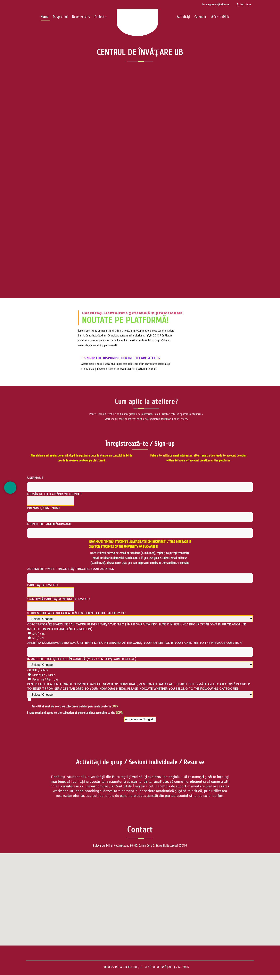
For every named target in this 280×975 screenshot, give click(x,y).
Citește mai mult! (140, 198)
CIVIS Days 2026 (140, 153)
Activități (183, 17)
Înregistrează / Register (140, 719)
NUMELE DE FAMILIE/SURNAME (49, 524)
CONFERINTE (153, 171)
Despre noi (60, 17)
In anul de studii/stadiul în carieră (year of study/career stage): (82, 659)
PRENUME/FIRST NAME (43, 508)
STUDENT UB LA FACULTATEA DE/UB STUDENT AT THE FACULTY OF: (76, 613)
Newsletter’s (81, 17)
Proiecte (100, 17)
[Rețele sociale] (10, 487)
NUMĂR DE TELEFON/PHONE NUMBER (54, 494)
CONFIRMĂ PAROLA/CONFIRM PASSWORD (58, 599)
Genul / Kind (37, 670)
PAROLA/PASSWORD (42, 585)
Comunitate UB (132, 171)
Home (44, 17)
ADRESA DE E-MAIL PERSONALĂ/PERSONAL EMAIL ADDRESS (70, 569)
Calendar (200, 17)
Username (35, 478)
